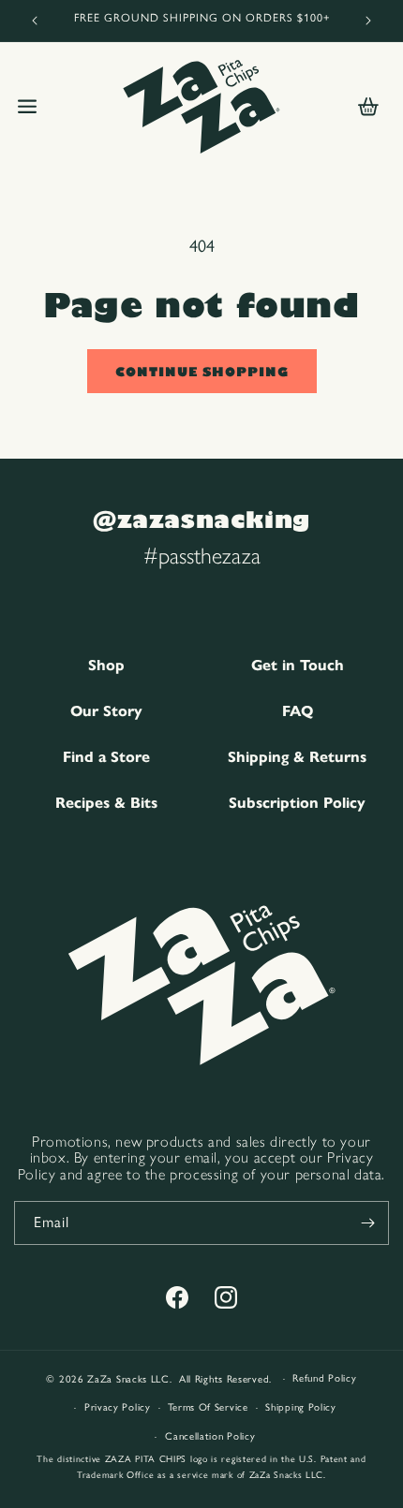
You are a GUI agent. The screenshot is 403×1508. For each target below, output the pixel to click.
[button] (27, 106)
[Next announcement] (368, 20)
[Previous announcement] (34, 20)
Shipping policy (300, 1407)
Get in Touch (297, 665)
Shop (106, 665)
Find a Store (106, 757)
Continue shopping (202, 371)
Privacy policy (117, 1407)
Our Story (106, 711)
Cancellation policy (210, 1436)
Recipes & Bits (106, 803)
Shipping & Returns (297, 757)
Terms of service (207, 1407)
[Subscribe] (367, 1223)
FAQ (297, 711)
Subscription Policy (297, 803)
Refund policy (324, 1378)
